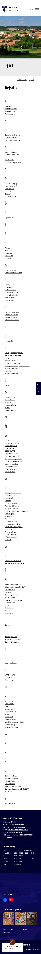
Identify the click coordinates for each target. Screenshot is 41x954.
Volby (7, 714)
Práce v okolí (9, 516)
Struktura (8, 610)
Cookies (8, 157)
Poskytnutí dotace (11, 508)
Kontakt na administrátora (14, 368)
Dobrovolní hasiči (11, 186)
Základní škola (10, 781)
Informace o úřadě (11, 315)
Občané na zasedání (12, 443)
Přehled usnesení (11, 534)
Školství (7, 625)
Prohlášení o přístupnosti (13, 527)
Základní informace (11, 779)
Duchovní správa (11, 196)
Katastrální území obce (13, 355)
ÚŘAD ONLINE (10, 675)
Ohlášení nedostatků (12, 467)
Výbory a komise (11, 719)
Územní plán (9, 680)
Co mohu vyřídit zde (12, 155)
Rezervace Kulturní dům (13, 561)
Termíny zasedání (11, 637)
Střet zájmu (9, 613)
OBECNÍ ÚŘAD (10, 451)
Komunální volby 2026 (12, 363)
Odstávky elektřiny (11, 464)
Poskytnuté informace (12, 506)
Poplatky (8, 501)
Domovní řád (9, 189)
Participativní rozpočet (13, 493)
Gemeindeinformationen (13, 273)
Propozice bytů (10, 532)
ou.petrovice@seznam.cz (18, 830)
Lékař (7, 385)
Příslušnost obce (11, 537)
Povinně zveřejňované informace (16, 511)
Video (7, 706)
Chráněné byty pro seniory (14, 162)
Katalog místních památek (14, 353)
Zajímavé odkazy (11, 776)
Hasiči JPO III (9, 285)
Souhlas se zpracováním (13, 600)
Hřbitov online (10, 298)
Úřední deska (9, 677)
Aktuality (8, 106)
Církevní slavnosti (11, 152)
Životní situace (10, 803)
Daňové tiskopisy (11, 184)
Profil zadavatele (11, 522)
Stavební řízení (10, 603)
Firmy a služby (10, 250)
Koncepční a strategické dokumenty (17, 366)
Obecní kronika (10, 448)
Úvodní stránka (22, 80)
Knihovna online (10, 361)
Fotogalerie (9, 256)
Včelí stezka (9, 701)
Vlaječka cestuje (10, 712)
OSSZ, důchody (10, 472)
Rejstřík (31, 80)
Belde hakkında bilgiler (12, 135)
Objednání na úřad (11, 454)
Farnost (7, 248)
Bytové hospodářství (12, 140)
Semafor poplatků (11, 595)
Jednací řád (9, 341)
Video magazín (10, 709)
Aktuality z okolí (10, 111)
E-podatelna (9, 218)
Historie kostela (10, 290)
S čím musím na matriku (13, 584)
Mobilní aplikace (10, 410)
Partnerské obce (10, 495)
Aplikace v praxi (10, 114)
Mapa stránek (10, 400)
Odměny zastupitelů (12, 456)
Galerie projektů (10, 270)
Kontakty (8, 371)
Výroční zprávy (10, 725)
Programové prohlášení (13, 524)
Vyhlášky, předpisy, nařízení (14, 722)
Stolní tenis (9, 608)
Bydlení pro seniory (11, 138)
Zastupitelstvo (10, 784)
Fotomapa (8, 258)
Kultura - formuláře (11, 374)
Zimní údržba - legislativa (13, 786)
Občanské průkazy (11, 446)
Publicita (8, 540)
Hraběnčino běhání (11, 295)
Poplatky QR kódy (11, 503)
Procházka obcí (10, 529)
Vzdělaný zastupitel (12, 727)
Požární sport (9, 514)
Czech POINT (9, 160)
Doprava (8, 191)
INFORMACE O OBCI (12, 312)
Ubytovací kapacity (11, 663)
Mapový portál (10, 402)
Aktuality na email (11, 109)
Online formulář (10, 469)
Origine (36, 949)
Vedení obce (9, 704)
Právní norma (9, 519)
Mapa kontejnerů (11, 397)
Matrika (7, 408)
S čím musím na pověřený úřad (15, 587)
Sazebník (8, 592)
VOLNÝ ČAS (9, 717)
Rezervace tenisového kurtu (14, 563)
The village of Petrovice (13, 639)
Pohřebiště (9, 498)
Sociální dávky (10, 597)
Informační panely (11, 317)
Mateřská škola (10, 405)
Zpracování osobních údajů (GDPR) (17, 789)
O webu (7, 441)
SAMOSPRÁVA (10, 590)
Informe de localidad (12, 320)
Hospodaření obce (11, 292)
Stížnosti (8, 605)
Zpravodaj (8, 792)
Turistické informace (12, 642)
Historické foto (10, 287)
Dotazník (8, 194)
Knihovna (8, 358)
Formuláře (8, 253)
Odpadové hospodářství (13, 459)
